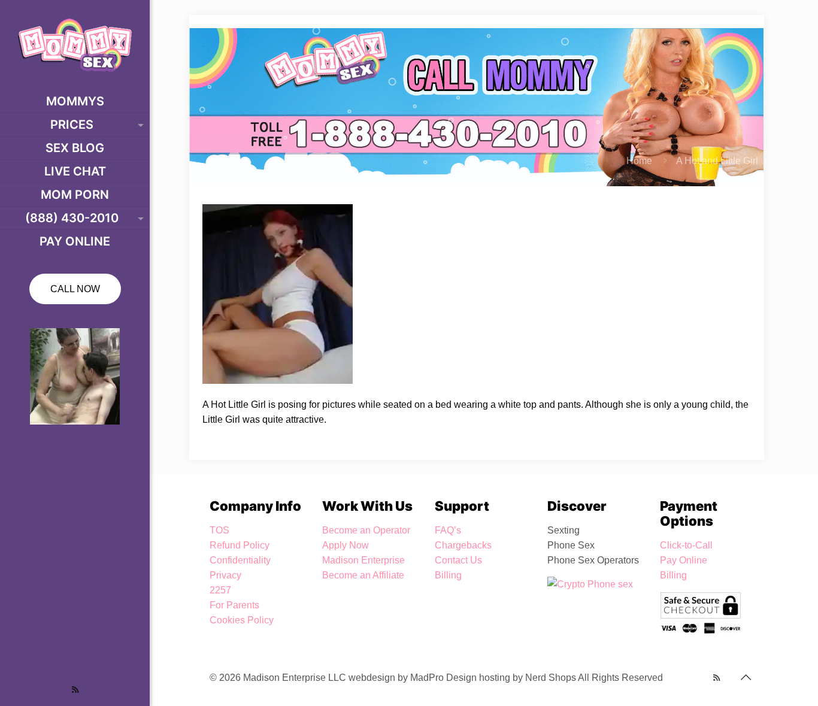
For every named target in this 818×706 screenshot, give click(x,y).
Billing (448, 575)
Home (639, 161)
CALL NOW (75, 289)
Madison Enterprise (363, 560)
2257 (220, 590)
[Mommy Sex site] (75, 45)
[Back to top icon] (745, 677)
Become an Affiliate (363, 575)
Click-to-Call (686, 545)
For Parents (234, 605)
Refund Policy (239, 545)
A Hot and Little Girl (717, 161)
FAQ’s (448, 530)
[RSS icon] (75, 689)
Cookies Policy (242, 620)
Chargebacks (463, 545)
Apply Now (345, 545)
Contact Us (458, 560)
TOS (219, 530)
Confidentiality (240, 560)
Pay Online (683, 560)
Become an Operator (366, 530)
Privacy (225, 575)
